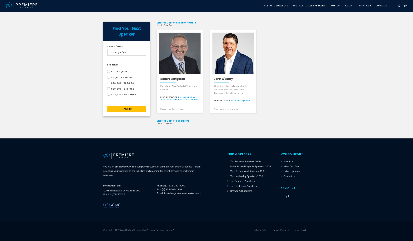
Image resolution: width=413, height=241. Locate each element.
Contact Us (289, 176)
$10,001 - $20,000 (122, 77)
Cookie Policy (279, 230)
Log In (286, 196)
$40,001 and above (123, 94)
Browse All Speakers (241, 190)
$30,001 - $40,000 (122, 88)
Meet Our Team (291, 166)
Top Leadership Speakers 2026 (246, 176)
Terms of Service (299, 230)
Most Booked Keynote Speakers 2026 (250, 166)
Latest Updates (291, 171)
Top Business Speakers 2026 (245, 161)
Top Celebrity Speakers (242, 181)
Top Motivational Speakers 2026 (247, 171)
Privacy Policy (261, 230)
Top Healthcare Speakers (243, 186)
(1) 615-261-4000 (175, 185)
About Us (288, 161)
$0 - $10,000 (119, 71)
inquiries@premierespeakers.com (182, 193)
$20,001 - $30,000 (122, 83)
